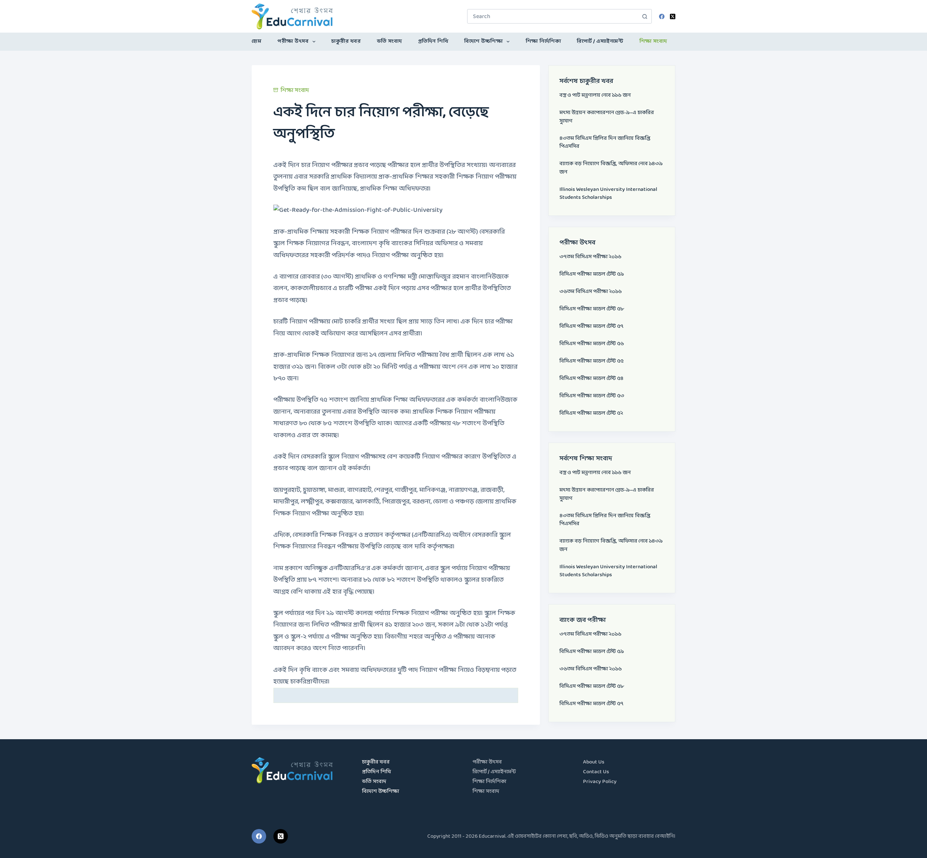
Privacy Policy (600, 781)
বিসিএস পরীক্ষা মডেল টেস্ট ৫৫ (591, 361)
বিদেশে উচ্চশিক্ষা (483, 41)
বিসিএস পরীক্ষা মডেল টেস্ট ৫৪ (591, 378)
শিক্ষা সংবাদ (653, 41)
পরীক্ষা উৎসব (293, 41)
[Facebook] (661, 16)
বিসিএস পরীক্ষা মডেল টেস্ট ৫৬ (591, 343)
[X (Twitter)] (672, 16)
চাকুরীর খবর (346, 41)
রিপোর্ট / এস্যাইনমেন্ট (600, 41)
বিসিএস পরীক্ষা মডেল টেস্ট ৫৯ (591, 274)
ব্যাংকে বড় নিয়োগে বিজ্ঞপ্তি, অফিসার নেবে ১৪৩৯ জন (611, 168)
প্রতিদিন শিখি (433, 41)
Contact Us (596, 772)
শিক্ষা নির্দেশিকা (543, 41)
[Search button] (644, 16)
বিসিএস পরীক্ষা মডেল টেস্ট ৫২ (591, 413)
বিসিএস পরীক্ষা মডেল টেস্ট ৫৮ (591, 309)
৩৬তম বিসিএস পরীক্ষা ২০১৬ (590, 291)
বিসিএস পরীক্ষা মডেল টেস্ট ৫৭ (591, 326)
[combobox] (552, 16)
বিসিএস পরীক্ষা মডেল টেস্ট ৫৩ (591, 396)
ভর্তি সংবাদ (389, 41)
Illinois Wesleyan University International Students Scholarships (608, 193)
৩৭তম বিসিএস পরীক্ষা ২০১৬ (590, 256)
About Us (593, 762)
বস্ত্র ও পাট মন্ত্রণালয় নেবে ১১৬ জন (595, 95)
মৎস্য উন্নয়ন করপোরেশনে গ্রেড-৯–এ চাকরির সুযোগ (606, 117)
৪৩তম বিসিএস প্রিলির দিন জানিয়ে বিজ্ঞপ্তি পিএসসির (604, 142)
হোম (256, 41)
